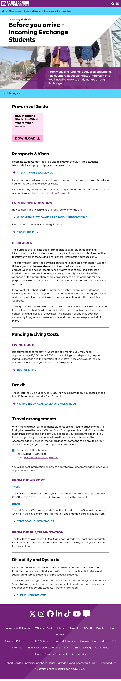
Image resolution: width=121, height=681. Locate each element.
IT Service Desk (44, 628)
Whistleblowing (82, 648)
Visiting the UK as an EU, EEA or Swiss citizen (46, 404)
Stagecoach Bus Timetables (35, 521)
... (7, 11)
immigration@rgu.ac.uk (56, 193)
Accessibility (78, 654)
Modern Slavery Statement (51, 654)
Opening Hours (89, 641)
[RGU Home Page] (3, 11)
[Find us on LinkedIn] (59, 616)
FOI (66, 648)
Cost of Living (26, 370)
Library (61, 628)
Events (100, 628)
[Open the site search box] (113, 3)
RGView (60, 635)
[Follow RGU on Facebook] (50, 616)
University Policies (14, 641)
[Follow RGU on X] (32, 616)
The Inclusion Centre (31, 595)
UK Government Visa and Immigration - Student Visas (52, 217)
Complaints (102, 648)
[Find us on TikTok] (67, 616)
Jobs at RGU (109, 641)
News (112, 628)
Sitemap (17, 648)
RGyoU (88, 628)
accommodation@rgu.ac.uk (41, 457)
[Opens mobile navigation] (117, 3)
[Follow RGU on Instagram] (41, 616)
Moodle (74, 628)
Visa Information (28, 232)
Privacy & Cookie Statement (43, 648)
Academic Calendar (18, 628)
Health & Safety (39, 641)
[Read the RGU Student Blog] (86, 616)
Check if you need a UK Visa (35, 173)
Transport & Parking (64, 641)
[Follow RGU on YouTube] (77, 616)
